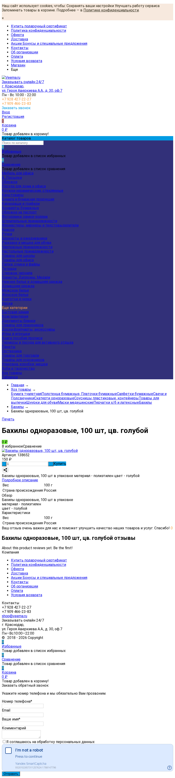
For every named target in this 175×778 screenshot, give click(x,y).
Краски (8, 229)
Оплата (17, 56)
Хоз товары (12, 373)
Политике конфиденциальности (111, 10)
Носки (7, 303)
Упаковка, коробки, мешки (25, 364)
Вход (6, 112)
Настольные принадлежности (28, 251)
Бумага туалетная (26, 394)
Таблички (10, 377)
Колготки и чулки (16, 299)
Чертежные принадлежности (27, 247)
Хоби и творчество (18, 368)
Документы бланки (18, 321)
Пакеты (8, 347)
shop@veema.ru (14, 616)
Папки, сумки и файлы (21, 264)
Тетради (9, 268)
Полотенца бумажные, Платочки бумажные (79, 394)
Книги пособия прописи (22, 338)
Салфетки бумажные (135, 394)
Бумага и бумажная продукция (28, 199)
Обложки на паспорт (19, 212)
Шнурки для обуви (42, 402)
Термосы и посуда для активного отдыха (37, 342)
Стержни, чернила (17, 273)
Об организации (24, 52)
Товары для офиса (18, 260)
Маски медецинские (75, 402)
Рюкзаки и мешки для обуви (26, 242)
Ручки (7, 234)
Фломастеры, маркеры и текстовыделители (40, 225)
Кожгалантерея (15, 316)
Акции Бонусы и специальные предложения (49, 43)
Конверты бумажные (20, 208)
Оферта (17, 35)
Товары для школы (18, 255)
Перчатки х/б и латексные (116, 402)
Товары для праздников (23, 325)
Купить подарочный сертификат (39, 26)
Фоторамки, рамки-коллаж (25, 216)
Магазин (18, 65)
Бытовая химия (15, 312)
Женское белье (15, 295)
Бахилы (145, 402)
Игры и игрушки (16, 334)
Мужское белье (15, 290)
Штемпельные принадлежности (29, 221)
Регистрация (13, 116)
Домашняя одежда (18, 286)
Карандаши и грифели (21, 203)
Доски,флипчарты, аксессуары (28, 329)
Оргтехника (12, 351)
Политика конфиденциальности (38, 30)
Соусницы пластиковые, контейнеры (106, 398)
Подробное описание (20, 480)
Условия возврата (26, 61)
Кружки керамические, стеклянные (32, 190)
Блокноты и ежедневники (24, 238)
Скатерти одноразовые (54, 398)
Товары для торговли (20, 355)
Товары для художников (23, 360)
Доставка (19, 39)
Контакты (19, 48)
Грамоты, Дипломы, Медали (26, 277)
